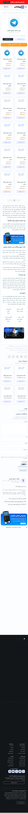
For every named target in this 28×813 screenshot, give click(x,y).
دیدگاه (25, 421)
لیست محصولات (20, 39)
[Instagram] (23, 771)
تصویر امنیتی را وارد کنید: (22, 466)
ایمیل (26, 443)
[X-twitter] (16, 771)
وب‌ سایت (25, 449)
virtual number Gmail (8, 398)
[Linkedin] (9, 771)
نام (26, 436)
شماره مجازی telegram (22, 350)
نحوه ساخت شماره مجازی (22, 352)
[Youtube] (13, 771)
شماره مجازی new (17, 35)
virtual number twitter (22, 398)
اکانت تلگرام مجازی (21, 346)
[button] (26, 6)
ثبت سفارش (21, 68)
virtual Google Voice (8, 377)
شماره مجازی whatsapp (21, 377)
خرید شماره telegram (13, 346)
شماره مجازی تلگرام (13, 350)
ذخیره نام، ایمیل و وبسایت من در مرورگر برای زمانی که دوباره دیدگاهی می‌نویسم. (14, 458)
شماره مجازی (11, 35)
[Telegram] (20, 771)
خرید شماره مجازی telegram (21, 348)
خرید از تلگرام (7, 39)
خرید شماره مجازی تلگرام (10, 348)
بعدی (9, 200)
